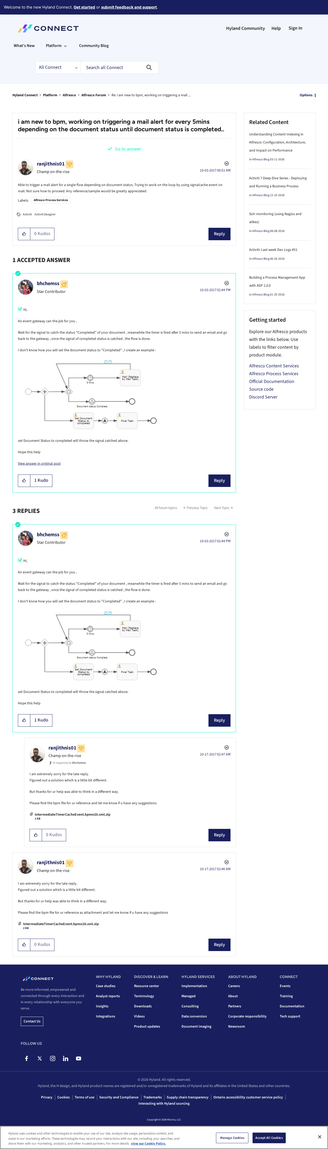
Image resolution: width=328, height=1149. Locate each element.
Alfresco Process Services (51, 200)
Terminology (144, 996)
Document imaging (196, 1026)
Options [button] (306, 95)
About (233, 996)
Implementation (194, 986)
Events (285, 986)
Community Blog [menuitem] (94, 46)
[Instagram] (52, 1058)
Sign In (295, 28)
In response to (69, 763)
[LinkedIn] (65, 1058)
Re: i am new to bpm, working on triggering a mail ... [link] (151, 95)
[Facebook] (26, 1058)
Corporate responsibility (247, 1016)
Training (286, 996)
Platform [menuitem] (53, 46)
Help (276, 28)
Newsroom (236, 1026)
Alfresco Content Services (274, 366)
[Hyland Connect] (48, 28)
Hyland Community (245, 28)
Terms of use (84, 1097)
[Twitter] (39, 1058)
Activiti (27, 214)
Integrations (105, 1016)
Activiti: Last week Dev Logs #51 (273, 249)
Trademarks (152, 1097)
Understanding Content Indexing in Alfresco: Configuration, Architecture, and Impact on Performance (277, 142)
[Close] (319, 1137)
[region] (164, 1137)
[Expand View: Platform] (65, 45)
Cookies (63, 1097)
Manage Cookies (232, 1137)
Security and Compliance (118, 1097)
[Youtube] (78, 1058)
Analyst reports (108, 996)
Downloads (143, 1006)
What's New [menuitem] (24, 46)
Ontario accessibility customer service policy (248, 1097)
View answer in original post (39, 463)
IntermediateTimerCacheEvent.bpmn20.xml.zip (72, 814)
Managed (189, 996)
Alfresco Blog (260, 159)
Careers (234, 986)
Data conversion (194, 1016)
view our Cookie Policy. (148, 1143)
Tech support (290, 1016)
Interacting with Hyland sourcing (164, 1103)
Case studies (105, 986)
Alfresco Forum (93, 95)
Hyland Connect (25, 95)
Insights (102, 1006)
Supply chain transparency (187, 1097)
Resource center (146, 986)
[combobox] (120, 67)
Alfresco (69, 95)
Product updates (147, 1026)
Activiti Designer (44, 214)
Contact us (32, 1021)
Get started (84, 7)
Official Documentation (271, 381)
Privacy (46, 1097)
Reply (219, 234)
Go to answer (128, 149)
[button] (24, 234)
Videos (139, 1016)
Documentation (292, 1006)
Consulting (190, 1006)
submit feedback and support (129, 7)
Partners (234, 1006)
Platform (50, 95)
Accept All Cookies (269, 1137)
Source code (261, 389)
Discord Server (263, 397)
